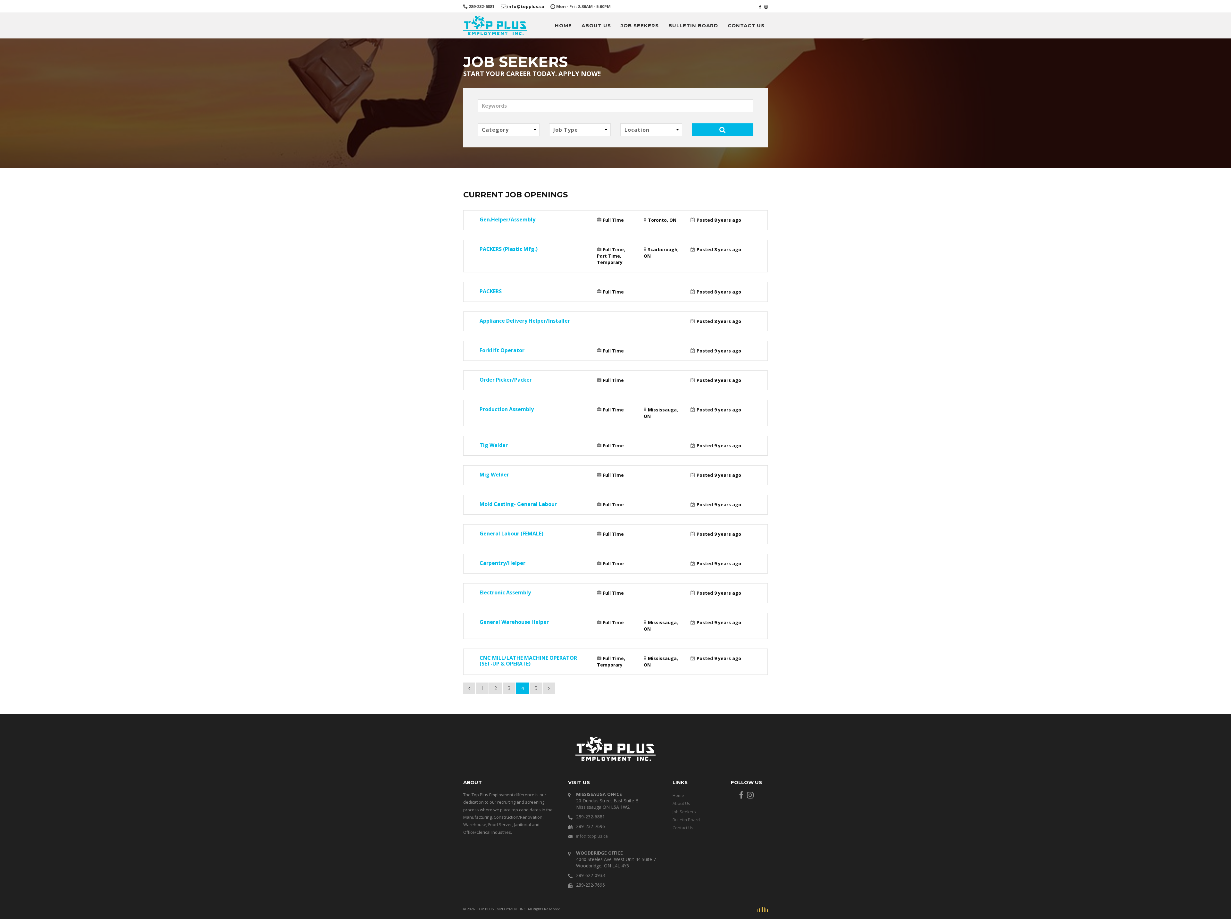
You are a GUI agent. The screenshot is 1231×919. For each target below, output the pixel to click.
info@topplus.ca (525, 6)
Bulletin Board (693, 25)
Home (563, 25)
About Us (596, 25)
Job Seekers (640, 25)
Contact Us (746, 25)
